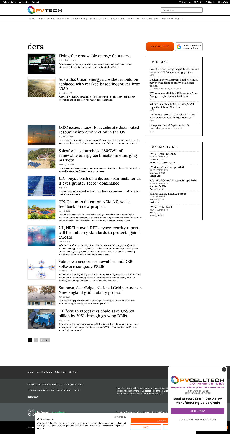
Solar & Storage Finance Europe (168, 193)
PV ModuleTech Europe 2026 (167, 167)
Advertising (24, 2)
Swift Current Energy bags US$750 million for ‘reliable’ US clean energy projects (174, 70)
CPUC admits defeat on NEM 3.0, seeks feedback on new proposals (95, 204)
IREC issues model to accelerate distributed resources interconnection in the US (99, 130)
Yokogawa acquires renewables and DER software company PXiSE (95, 264)
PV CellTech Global (161, 206)
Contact (35, 2)
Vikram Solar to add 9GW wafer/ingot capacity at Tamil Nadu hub (172, 105)
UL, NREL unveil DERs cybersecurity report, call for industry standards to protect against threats (100, 232)
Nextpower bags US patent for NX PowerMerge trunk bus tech (169, 127)
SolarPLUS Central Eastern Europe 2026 (173, 180)
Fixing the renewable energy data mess (95, 55)
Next (43, 340)
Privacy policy (120, 417)
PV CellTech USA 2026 (163, 153)
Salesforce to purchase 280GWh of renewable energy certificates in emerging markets (98, 155)
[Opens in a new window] (32, 397)
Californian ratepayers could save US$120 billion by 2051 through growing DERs (96, 313)
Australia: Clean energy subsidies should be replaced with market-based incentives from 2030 (100, 84)
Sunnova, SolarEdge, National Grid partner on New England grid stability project (100, 290)
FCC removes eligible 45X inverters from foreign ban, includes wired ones (173, 95)
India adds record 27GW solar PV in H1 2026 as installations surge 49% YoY (172, 116)
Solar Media (8, 2)
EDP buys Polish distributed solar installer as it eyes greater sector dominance (100, 181)
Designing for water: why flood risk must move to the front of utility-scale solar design (174, 82)
